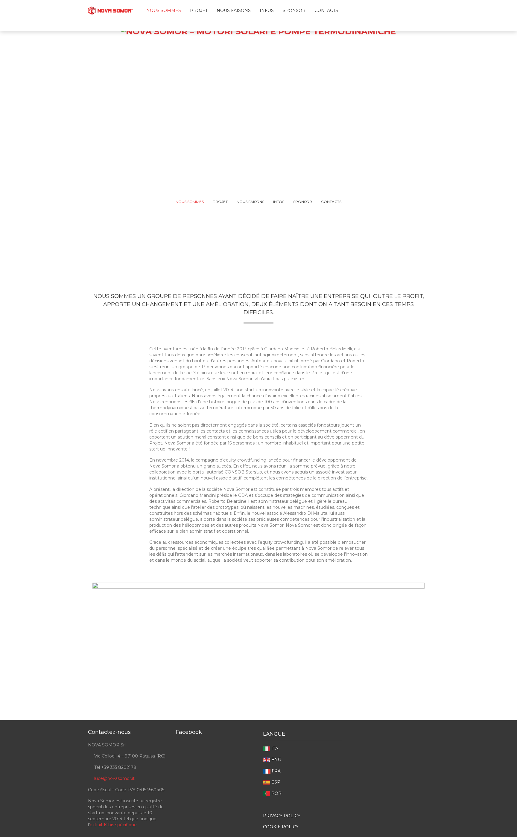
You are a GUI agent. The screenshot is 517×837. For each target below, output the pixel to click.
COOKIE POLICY (281, 827)
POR (276, 793)
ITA (274, 748)
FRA (275, 771)
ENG (275, 759)
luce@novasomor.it (114, 778)
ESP (275, 782)
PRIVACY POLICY (281, 815)
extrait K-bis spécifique (113, 824)
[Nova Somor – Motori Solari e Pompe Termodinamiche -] (110, 9)
